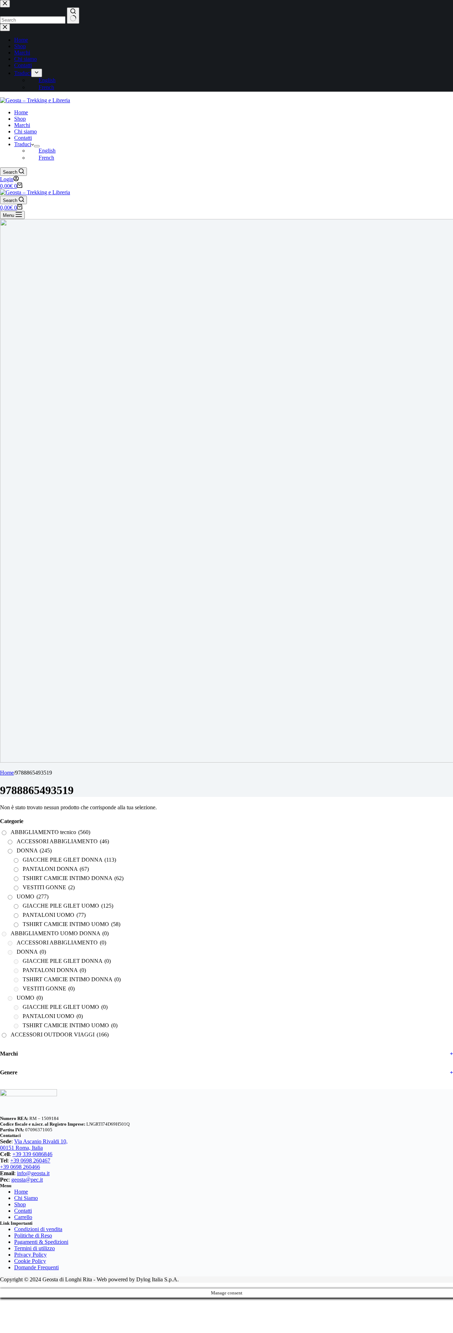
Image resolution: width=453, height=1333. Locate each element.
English (47, 151)
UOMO (32, 897)
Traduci (22, 144)
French (46, 158)
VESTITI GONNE (49, 887)
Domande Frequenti (36, 1267)
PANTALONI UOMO (54, 915)
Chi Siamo (26, 1198)
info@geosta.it (33, 1173)
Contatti (23, 138)
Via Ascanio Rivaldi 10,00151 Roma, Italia (34, 1144)
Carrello (23, 1217)
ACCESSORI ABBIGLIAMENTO (63, 841)
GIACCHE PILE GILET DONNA (69, 860)
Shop (20, 119)
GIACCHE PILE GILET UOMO (68, 906)
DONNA (34, 851)
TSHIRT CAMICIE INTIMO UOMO (71, 924)
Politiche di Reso (33, 1236)
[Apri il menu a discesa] (37, 146)
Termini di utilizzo (34, 1248)
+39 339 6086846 (32, 1154)
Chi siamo (25, 131)
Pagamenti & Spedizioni (41, 1242)
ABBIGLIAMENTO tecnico (50, 832)
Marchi (22, 125)
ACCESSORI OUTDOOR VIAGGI (60, 1035)
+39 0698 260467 (30, 1160)
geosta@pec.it (27, 1180)
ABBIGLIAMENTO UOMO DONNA (60, 933)
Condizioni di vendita (38, 1229)
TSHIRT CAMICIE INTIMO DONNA (73, 878)
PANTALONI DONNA (56, 869)
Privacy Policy (30, 1255)
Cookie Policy (30, 1261)
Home (21, 112)
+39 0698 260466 (20, 1167)
